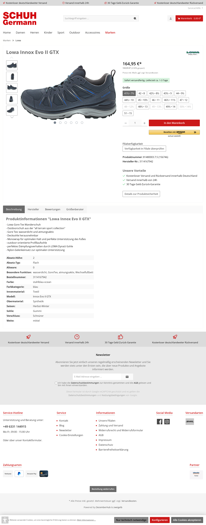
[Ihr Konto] (170, 18)
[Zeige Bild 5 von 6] (76, 122)
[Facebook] (159, 421)
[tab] (14, 209)
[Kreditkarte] (43, 473)
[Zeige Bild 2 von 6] (60, 122)
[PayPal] (19, 473)
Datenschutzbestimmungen (82, 395)
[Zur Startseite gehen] (19, 18)
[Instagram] (167, 421)
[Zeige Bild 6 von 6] (82, 122)
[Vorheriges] (23, 93)
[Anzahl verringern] (126, 123)
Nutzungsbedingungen (113, 395)
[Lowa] (193, 52)
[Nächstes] (114, 93)
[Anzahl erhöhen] (144, 123)
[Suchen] (135, 18)
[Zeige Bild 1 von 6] (55, 122)
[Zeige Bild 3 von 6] (66, 122)
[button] (174, 133)
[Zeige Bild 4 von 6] (71, 122)
